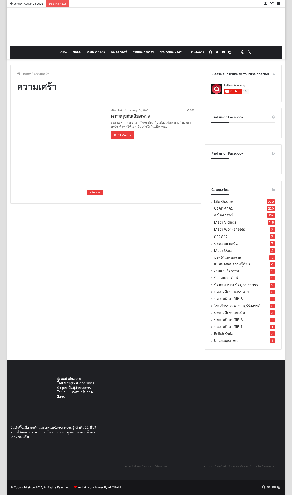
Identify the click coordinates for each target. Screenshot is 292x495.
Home (62, 52)
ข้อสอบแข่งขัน (226, 243)
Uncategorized (226, 340)
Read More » (122, 135)
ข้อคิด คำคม (223, 208)
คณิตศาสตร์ (119, 52)
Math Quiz (223, 250)
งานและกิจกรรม (143, 52)
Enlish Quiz (223, 334)
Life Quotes (224, 201)
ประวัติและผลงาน (172, 52)
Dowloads (197, 52)
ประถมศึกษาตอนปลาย (231, 292)
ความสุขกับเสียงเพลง (130, 116)
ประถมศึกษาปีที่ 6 (228, 299)
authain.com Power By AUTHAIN (99, 487)
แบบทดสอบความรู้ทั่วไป (232, 264)
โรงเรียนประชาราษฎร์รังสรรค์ (237, 306)
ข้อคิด (77, 52)
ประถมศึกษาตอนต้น (229, 312)
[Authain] (146, 27)
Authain (118, 110)
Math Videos (96, 52)
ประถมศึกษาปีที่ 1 (228, 326)
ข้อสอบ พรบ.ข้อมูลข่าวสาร (236, 285)
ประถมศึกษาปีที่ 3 (228, 319)
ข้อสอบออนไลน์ (226, 278)
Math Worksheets (229, 229)
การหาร (220, 236)
